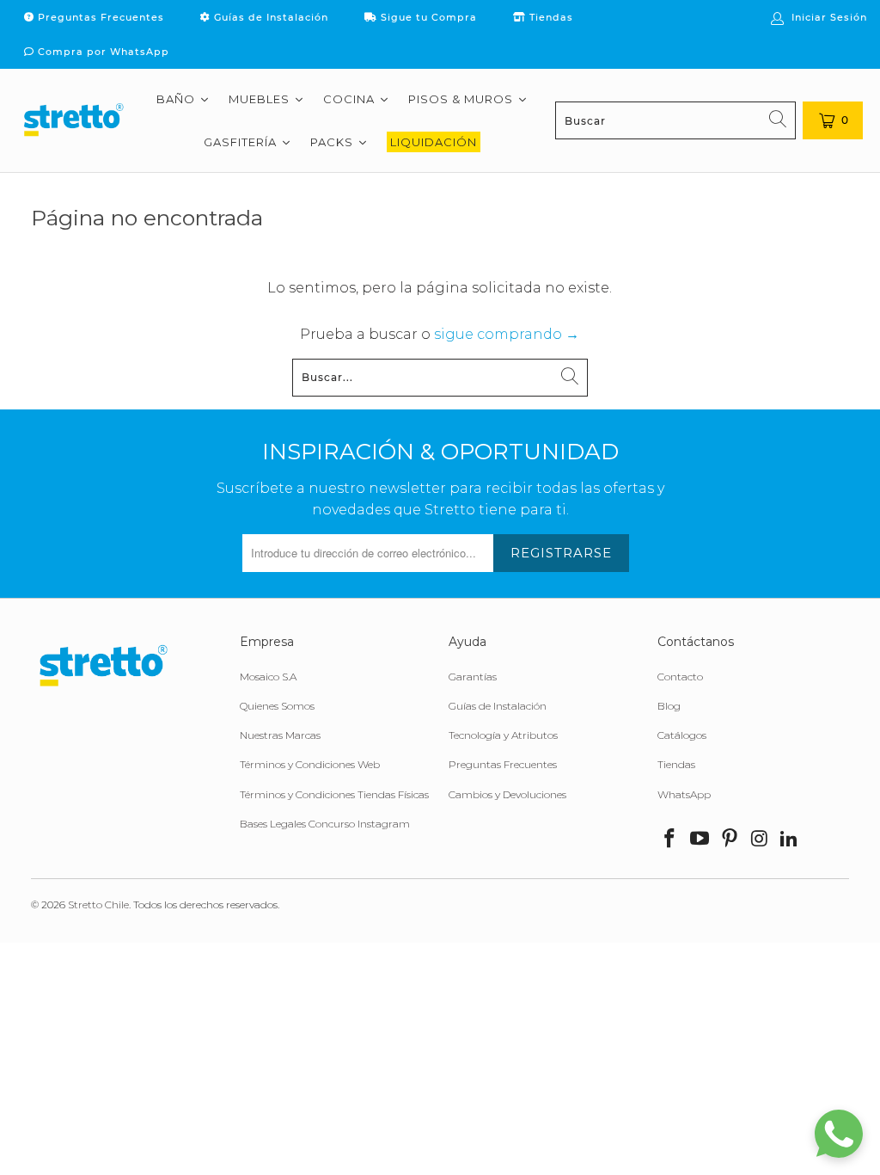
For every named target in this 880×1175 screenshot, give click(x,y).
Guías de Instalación (269, 17)
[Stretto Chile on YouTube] (700, 839)
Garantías (473, 676)
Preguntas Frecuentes (99, 17)
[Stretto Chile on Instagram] (760, 839)
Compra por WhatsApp (101, 52)
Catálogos (681, 735)
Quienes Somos (277, 705)
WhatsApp (684, 794)
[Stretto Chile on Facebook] (670, 839)
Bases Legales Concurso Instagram (325, 823)
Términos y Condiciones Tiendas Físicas (334, 794)
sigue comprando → (506, 334)
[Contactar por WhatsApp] (839, 1134)
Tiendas (549, 17)
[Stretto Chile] (73, 120)
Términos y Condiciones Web (310, 764)
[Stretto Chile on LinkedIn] (790, 839)
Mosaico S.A (268, 676)
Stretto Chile (98, 904)
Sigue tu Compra (427, 17)
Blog (669, 705)
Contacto (680, 676)
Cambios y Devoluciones (507, 794)
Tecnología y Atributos (503, 735)
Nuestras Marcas (280, 735)
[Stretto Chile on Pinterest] (730, 839)
